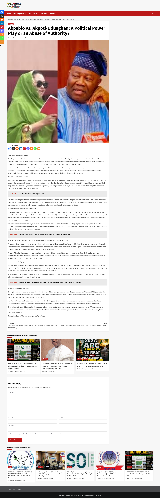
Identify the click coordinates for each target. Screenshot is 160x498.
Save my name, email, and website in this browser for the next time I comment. (35, 434)
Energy (40, 467)
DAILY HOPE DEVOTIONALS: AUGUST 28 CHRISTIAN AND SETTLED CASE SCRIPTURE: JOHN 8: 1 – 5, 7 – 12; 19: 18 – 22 (20, 475)
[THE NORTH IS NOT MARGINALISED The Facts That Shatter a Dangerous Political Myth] (23, 350)
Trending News (18, 14)
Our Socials (33, 14)
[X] (13, 148)
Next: (84, 324)
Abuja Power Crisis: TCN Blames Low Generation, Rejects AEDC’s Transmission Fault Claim (108, 474)
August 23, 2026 (87, 369)
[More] (38, 148)
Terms (19, 489)
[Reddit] (17, 148)
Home (9, 14)
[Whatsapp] (35, 148)
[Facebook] (9, 148)
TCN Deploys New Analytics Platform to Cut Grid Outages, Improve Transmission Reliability (50, 474)
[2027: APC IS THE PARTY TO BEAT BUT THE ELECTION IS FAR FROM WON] (92, 350)
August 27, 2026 (18, 371)
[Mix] (31, 148)
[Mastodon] (28, 148)
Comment (11, 392)
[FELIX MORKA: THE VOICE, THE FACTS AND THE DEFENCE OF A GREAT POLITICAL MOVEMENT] (57, 350)
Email (61, 418)
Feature (11, 24)
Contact (52, 14)
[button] (152, 13)
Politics (44, 14)
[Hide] (0, 45)
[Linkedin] (20, 148)
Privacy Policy (11, 489)
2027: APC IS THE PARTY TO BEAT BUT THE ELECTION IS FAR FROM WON (92, 365)
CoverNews (88, 495)
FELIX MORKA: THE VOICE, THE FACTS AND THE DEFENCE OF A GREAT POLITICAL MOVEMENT (57, 366)
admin (11, 38)
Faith (10, 467)
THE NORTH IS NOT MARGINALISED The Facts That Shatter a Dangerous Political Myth (22, 366)
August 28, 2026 (18, 480)
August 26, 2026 (52, 371)
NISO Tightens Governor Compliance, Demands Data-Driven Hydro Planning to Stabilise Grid (80, 474)
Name (10, 418)
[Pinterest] (24, 148)
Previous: (32, 325)
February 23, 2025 (19, 38)
